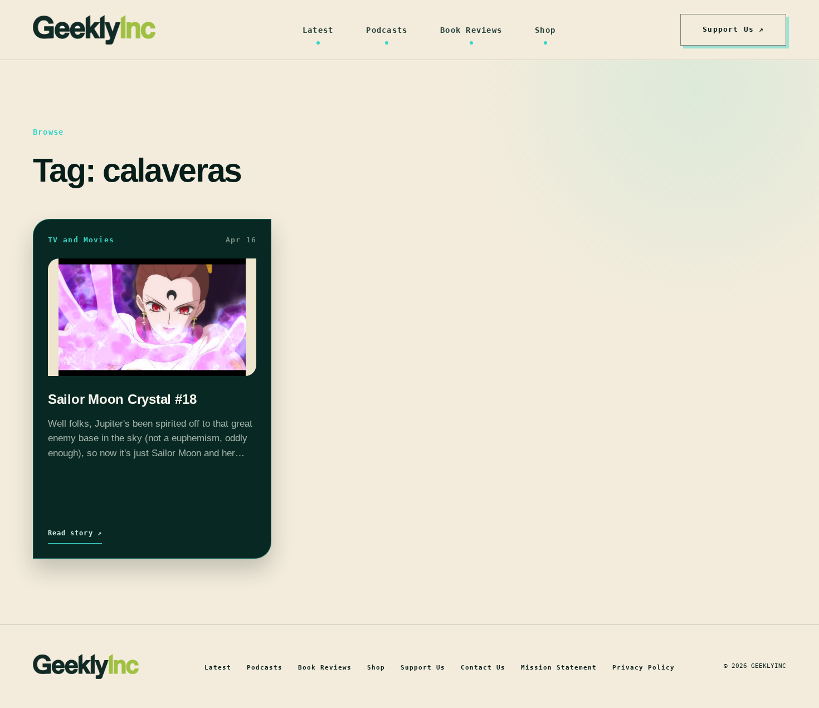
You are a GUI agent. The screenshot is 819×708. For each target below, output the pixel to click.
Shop (545, 30)
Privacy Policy (643, 667)
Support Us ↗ (733, 29)
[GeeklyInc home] (94, 30)
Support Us (423, 667)
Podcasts (386, 30)
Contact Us (483, 667)
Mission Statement (559, 667)
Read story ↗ (75, 533)
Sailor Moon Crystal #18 (122, 399)
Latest (318, 30)
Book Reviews (471, 30)
